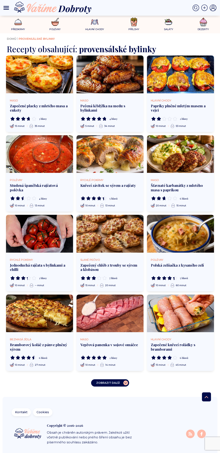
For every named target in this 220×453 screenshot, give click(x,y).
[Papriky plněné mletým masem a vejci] (180, 74)
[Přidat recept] (205, 8)
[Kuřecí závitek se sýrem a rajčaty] (110, 154)
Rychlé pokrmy (91, 180)
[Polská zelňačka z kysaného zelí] (180, 234)
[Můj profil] (213, 8)
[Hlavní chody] (94, 22)
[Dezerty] (203, 22)
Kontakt (21, 412)
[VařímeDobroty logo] (52, 8)
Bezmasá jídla (20, 339)
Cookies (43, 412)
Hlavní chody (161, 100)
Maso (14, 100)
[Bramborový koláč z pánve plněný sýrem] (39, 313)
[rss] (190, 434)
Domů (11, 38)
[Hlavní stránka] (28, 434)
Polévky (16, 180)
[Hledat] (196, 8)
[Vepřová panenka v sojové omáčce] (110, 313)
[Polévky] (55, 22)
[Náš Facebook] (201, 434)
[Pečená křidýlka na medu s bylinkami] (110, 74)
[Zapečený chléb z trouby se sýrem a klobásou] (110, 234)
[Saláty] (168, 22)
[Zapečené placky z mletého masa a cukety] (39, 74)
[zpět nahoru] (206, 396)
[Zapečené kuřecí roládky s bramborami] (180, 313)
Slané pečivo (90, 259)
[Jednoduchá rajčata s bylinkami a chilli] (39, 234)
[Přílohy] (134, 22)
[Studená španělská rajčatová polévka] (39, 154)
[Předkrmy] (18, 22)
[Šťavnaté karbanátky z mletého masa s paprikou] (180, 154)
